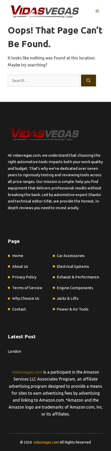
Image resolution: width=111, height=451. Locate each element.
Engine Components (75, 288)
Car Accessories (71, 255)
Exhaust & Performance (78, 277)
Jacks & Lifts (67, 298)
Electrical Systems (73, 266)
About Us (20, 266)
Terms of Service (27, 288)
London (14, 351)
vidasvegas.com (27, 372)
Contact (19, 309)
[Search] (88, 80)
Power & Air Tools (73, 309)
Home (17, 255)
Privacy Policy (24, 277)
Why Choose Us (25, 298)
